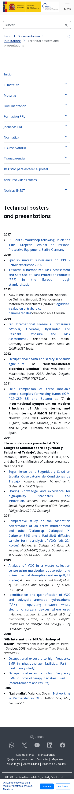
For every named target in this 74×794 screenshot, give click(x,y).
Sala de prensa (25, 754)
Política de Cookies (54, 764)
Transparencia (14, 158)
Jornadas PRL (13, 127)
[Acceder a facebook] (62, 746)
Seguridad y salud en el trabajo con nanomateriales (39, 308)
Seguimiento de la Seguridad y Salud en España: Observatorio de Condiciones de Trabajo (39, 476)
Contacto (42, 759)
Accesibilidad (31, 764)
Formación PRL (14, 116)
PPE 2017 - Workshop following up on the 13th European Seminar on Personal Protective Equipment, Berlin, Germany (39, 245)
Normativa (11, 137)
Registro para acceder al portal (26, 169)
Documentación (15, 106)
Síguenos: (37, 737)
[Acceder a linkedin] (50, 746)
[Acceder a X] (24, 746)
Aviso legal (13, 764)
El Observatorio (15, 148)
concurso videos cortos (20, 180)
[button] (67, 6)
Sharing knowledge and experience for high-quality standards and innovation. (39, 496)
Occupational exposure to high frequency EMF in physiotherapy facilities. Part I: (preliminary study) (39, 663)
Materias (10, 95)
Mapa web (57, 759)
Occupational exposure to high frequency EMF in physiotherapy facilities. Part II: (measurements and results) (39, 678)
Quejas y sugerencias (20, 759)
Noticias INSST (14, 190)
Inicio (8, 74)
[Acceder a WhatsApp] (12, 746)
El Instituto (11, 85)
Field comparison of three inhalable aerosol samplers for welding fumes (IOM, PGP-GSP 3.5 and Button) (39, 394)
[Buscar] (66, 25)
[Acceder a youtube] (37, 746)
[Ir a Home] (31, 7)
